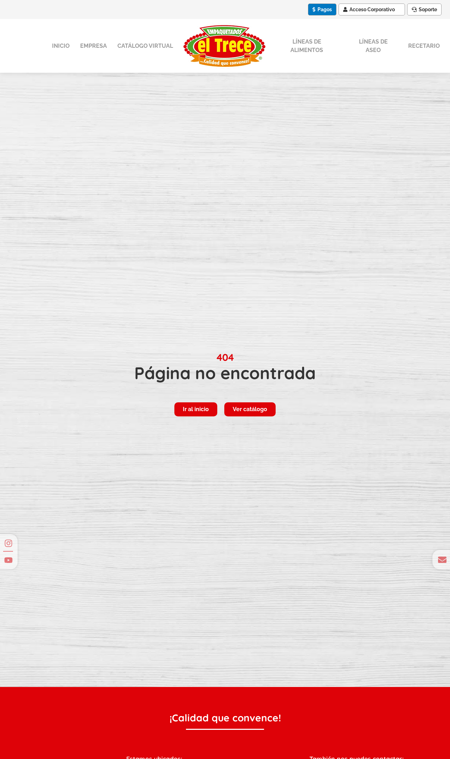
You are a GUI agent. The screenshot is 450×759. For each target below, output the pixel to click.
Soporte (428, 9)
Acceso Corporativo (372, 9)
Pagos (324, 9)
